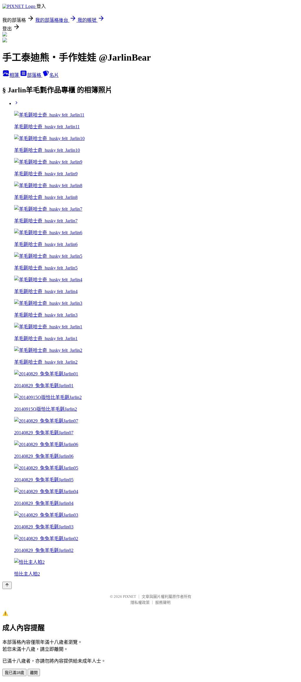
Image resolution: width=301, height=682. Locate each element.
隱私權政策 (140, 602)
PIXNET (129, 596)
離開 (34, 673)
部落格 (34, 75)
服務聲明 (162, 602)
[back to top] (7, 585)
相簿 (14, 75)
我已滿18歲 (14, 673)
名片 (54, 75)
